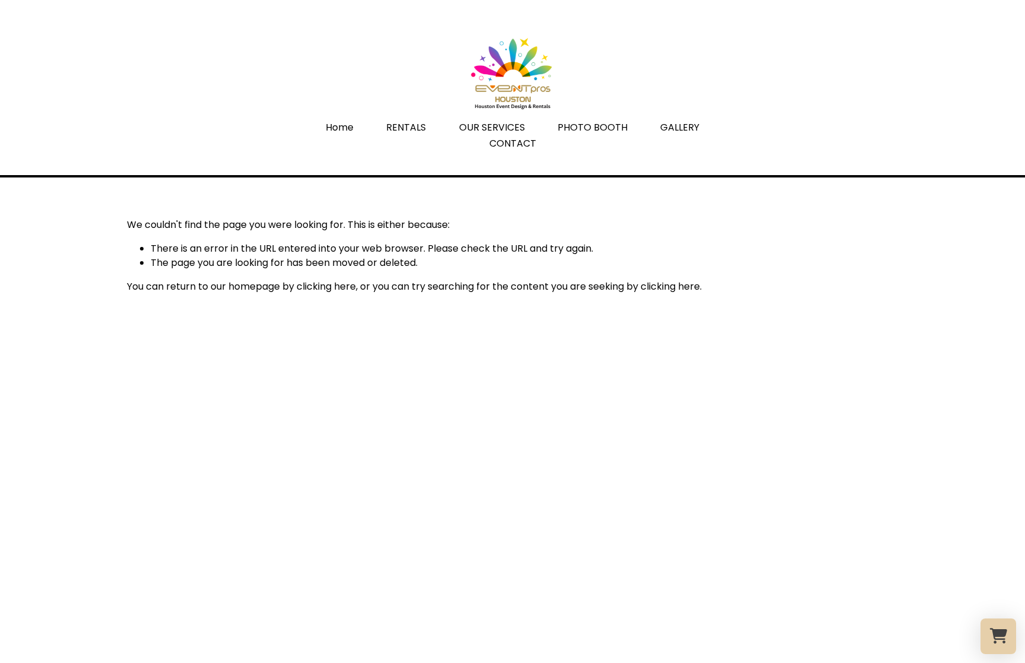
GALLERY (679, 127)
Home (340, 127)
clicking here (326, 286)
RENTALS (406, 127)
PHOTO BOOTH (593, 127)
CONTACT (512, 143)
